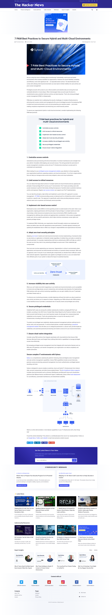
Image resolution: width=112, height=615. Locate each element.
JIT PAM (37, 196)
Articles (95, 550)
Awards (74, 9)
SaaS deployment (75, 374)
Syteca (28, 358)
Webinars (56, 9)
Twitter (38, 438)
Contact (16, 597)
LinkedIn (45, 438)
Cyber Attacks (47, 9)
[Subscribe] (74, 460)
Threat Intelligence (25, 9)
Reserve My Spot (64, 485)
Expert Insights (65, 9)
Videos (90, 550)
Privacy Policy (38, 597)
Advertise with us (18, 595)
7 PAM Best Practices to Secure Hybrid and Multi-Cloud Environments (52, 38)
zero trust (34, 236)
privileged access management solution (50, 171)
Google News (32, 438)
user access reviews (48, 190)
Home (16, 9)
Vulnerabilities (37, 9)
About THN (17, 593)
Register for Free (22, 485)
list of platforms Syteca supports (71, 370)
